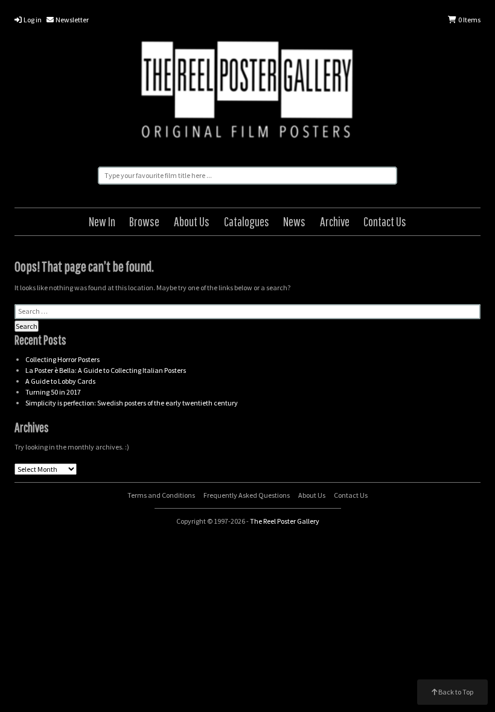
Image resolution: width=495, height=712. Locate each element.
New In (102, 221)
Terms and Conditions (161, 495)
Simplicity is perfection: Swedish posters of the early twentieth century (131, 402)
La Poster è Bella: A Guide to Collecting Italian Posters (105, 370)
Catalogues (246, 221)
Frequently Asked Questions (246, 495)
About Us (191, 221)
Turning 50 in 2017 (53, 391)
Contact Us (384, 221)
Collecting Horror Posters (62, 359)
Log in (32, 19)
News (294, 221)
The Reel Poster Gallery (247, 92)
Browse (144, 221)
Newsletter (71, 19)
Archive (335, 221)
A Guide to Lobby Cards (60, 381)
